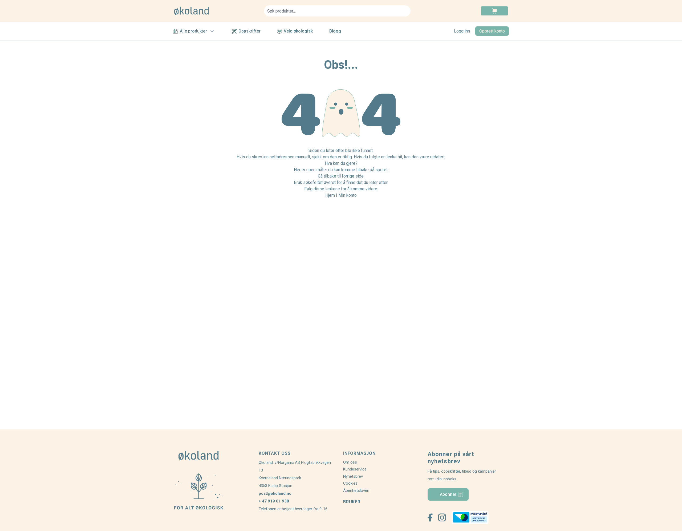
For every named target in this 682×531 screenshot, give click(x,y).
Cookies (350, 483)
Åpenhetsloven (356, 490)
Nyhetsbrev (353, 476)
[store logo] (216, 11)
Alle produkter (193, 31)
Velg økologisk (298, 31)
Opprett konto (492, 31)
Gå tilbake (327, 176)
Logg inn (462, 31)
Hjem (330, 195)
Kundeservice (355, 469)
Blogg (335, 31)
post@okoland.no (275, 493)
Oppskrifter (249, 31)
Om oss (350, 462)
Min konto (347, 195)
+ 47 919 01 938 (274, 501)
